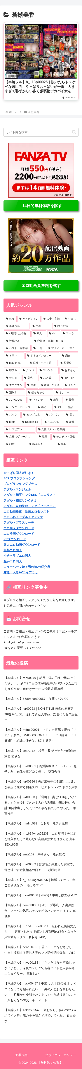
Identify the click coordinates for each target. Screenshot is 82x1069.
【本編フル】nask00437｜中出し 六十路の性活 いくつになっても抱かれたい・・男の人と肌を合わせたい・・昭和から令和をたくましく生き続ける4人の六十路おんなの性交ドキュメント (40, 992)
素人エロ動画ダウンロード (21, 544)
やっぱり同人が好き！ (18, 473)
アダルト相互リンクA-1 (19, 500)
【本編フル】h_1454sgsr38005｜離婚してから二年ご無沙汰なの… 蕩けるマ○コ (39, 882)
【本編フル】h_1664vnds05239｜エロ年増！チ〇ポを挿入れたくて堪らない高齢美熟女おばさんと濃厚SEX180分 (40, 839)
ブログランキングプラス (20, 484)
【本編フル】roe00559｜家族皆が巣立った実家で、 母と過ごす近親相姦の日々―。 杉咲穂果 (40, 866)
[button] (74, 132)
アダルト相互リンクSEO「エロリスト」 (31, 495)
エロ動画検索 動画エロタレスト (26, 511)
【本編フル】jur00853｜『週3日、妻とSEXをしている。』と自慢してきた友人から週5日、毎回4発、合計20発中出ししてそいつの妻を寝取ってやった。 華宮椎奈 (40, 805)
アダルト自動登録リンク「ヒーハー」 (29, 506)
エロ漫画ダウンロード (18, 533)
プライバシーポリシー (60, 1055)
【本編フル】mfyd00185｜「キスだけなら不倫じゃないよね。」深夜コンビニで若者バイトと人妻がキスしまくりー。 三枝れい (39, 968)
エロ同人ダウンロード (18, 528)
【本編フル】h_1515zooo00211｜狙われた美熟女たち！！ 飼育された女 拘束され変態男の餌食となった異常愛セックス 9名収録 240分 (40, 931)
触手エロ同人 (12, 561)
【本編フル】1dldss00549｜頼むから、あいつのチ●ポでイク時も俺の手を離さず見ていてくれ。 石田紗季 (40, 1015)
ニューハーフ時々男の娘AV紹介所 (26, 567)
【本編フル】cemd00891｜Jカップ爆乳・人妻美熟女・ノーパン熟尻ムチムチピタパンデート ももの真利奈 (40, 910)
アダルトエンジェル (17, 489)
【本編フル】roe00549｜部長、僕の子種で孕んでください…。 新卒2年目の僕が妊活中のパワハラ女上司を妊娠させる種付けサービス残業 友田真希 (40, 683)
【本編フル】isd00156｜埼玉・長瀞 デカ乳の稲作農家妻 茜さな (40, 753)
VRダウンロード (14, 539)
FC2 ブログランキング (19, 478)
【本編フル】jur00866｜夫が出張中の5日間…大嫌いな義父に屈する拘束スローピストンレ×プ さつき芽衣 (40, 784)
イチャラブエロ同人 (17, 555)
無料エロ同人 (12, 550)
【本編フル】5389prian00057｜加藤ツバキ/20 (36, 698)
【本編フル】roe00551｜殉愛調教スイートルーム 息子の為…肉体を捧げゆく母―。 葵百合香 (40, 768)
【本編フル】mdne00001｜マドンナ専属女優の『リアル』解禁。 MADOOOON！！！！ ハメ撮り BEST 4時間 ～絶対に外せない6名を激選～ (40, 735)
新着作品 (21, 1055)
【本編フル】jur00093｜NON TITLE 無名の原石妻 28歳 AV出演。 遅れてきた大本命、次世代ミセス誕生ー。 (41, 714)
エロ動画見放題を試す (41, 285)
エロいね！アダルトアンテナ (23, 517)
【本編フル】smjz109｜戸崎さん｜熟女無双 (34, 854)
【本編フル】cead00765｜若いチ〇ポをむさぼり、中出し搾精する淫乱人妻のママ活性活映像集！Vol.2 (39, 949)
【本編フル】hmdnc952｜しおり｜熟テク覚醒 (36, 823)
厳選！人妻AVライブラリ (20, 572)
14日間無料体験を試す (41, 205)
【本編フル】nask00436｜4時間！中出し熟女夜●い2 (40, 895)
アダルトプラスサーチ (18, 522)
